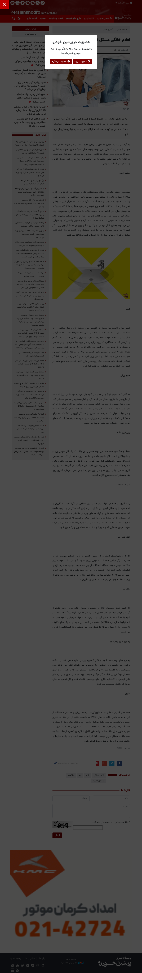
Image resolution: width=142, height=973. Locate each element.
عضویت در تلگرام (59, 61)
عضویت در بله (80, 61)
